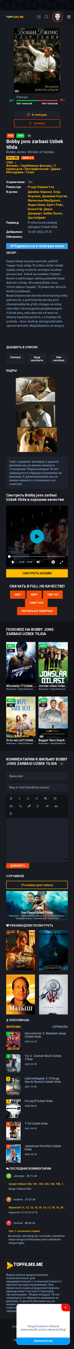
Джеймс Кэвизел (40, 192)
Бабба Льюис (53, 213)
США (9, 162)
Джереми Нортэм (54, 196)
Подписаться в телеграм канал (38, 246)
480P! (34, 594)
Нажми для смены (38, 885)
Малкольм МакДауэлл (44, 200)
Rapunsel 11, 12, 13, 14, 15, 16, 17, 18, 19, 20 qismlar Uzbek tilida (37, 1207)
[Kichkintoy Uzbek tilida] (20, 994)
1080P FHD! (36, 602)
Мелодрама (14, 172)
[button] (11, 798)
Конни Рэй (35, 209)
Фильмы (12, 165)
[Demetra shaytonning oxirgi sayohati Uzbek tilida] (53, 950)
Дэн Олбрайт (37, 217)
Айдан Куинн (36, 204)
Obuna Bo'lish (43, 1341)
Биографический (37, 169)
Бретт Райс (55, 204)
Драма (55, 169)
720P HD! (53, 594)
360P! (17, 594)
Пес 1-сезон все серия (24, 1231)
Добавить (17, 865)
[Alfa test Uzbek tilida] (53, 994)
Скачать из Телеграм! (37, 610)
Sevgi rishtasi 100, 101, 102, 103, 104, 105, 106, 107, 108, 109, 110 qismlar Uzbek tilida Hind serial (37, 1184)
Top (15, 17)
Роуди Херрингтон (41, 187)
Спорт (30, 172)
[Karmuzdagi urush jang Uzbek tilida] (20, 950)
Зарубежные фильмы (36, 165)
